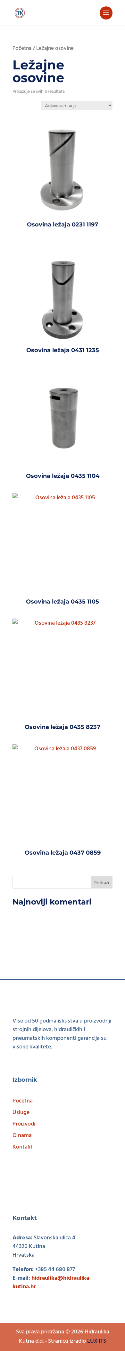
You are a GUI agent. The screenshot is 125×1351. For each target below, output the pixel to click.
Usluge (21, 1112)
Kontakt (23, 1147)
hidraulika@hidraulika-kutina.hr (52, 1283)
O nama (22, 1135)
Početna (22, 48)
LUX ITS (96, 1341)
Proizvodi (24, 1124)
